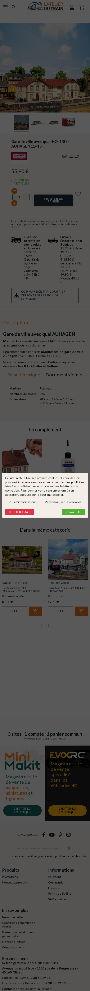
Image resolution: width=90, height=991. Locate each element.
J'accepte (73, 511)
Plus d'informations (23, 502)
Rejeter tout (19, 511)
